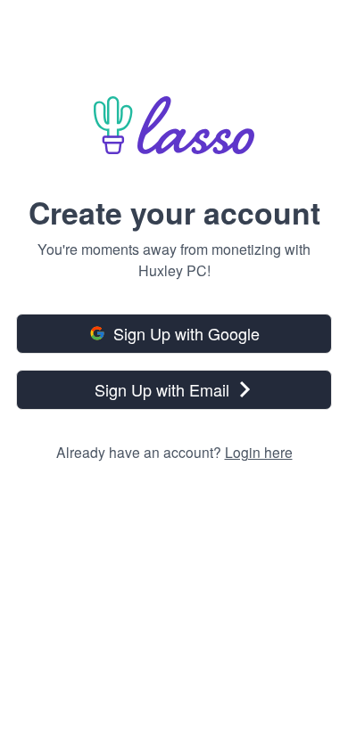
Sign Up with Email (162, 389)
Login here (259, 452)
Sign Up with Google (186, 333)
